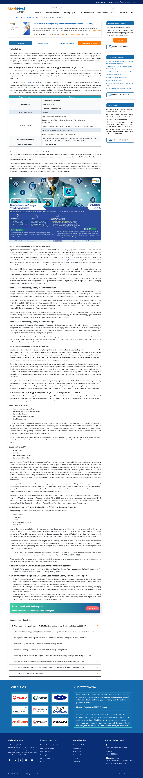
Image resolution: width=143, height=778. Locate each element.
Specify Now (92, 608)
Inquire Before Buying (120, 47)
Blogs (113, 13)
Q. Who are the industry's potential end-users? (28, 673)
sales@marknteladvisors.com (108, 2)
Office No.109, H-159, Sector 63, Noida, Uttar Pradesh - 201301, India (120, 762)
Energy (75, 758)
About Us (38, 13)
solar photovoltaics (70, 260)
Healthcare (77, 752)
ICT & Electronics (79, 755)
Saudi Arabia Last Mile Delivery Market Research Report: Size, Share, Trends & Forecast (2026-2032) (119, 117)
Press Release (102, 13)
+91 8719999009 (128, 2)
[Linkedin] (9, 760)
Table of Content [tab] (43, 43)
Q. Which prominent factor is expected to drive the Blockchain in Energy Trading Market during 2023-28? (49, 638)
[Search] (111, 8)
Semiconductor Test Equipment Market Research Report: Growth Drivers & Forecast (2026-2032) (119, 132)
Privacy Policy (117, 774)
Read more (97, 30)
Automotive (77, 748)
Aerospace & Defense (81, 745)
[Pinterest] (32, 760)
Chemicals (76, 762)
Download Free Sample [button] (90, 43)
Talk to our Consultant (120, 140)
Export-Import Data (87, 13)
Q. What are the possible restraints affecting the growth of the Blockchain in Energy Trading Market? (48, 668)
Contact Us (123, 13)
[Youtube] (26, 760)
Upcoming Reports (69, 13)
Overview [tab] (21, 43)
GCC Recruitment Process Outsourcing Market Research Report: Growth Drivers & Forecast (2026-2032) (119, 124)
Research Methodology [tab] (67, 43)
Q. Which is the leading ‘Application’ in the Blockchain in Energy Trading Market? (40, 650)
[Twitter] (20, 760)
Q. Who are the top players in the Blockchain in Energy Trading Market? (37, 644)
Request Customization (120, 94)
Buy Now (120, 40)
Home (18, 17)
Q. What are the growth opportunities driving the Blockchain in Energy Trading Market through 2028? (48, 662)
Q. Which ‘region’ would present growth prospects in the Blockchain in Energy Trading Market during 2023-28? (51, 656)
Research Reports (51, 13)
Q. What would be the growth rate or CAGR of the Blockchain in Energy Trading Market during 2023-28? (49, 626)
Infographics (44, 755)
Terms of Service (129, 774)
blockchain (31, 82)
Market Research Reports (49, 745)
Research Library (28, 17)
